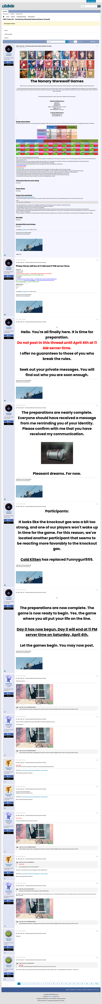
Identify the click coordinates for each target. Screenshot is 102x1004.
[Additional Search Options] (96, 6)
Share (9, 62)
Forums (5, 11)
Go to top (96, 989)
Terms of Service (87, 989)
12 (61, 983)
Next (96, 983)
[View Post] (34, 862)
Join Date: (6, 58)
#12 (97, 856)
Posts (6, 30)
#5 (97, 504)
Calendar (12, 14)
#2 (97, 260)
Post (9, 64)
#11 (97, 813)
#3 (97, 319)
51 (82, 983)
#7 (97, 675)
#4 (97, 405)
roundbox (24, 229)
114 (91, 983)
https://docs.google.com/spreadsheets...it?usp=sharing (34, 770)
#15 (97, 957)
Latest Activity (8, 34)
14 (69, 983)
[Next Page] (86, 41)
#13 (97, 883)
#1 (97, 46)
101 (87, 983)
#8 (97, 716)
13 (65, 983)
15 (74, 983)
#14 (97, 931)
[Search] (99, 6)
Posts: (5, 59)
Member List (6, 14)
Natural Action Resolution (29, 197)
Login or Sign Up (91, 1)
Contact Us (73, 989)
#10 (97, 786)
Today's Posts (19, 14)
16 (78, 983)
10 (53, 983)
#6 (97, 590)
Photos (6, 38)
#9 (97, 760)
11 (57, 983)
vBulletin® (50, 996)
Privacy (79, 989)
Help (67, 989)
